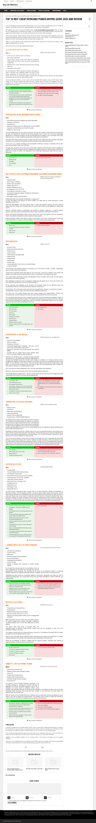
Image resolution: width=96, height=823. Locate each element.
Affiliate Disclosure (20, 1)
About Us (6, 1)
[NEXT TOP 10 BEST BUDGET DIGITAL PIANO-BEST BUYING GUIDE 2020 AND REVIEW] (94, 408)
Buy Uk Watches (10, 5)
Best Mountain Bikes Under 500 (34, 768)
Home (5, 10)
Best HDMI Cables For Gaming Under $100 (75, 56)
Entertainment (56, 10)
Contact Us (12, 1)
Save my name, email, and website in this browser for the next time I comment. (28, 800)
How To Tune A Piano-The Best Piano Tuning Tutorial (77, 58)
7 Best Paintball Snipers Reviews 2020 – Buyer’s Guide (15, 769)
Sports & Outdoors (44, 10)
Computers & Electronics (17, 10)
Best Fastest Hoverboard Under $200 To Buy (75, 52)
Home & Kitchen (31, 10)
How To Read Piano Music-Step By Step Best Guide (77, 59)
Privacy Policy (29, 1)
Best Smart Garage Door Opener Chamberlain (76, 54)
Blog (65, 10)
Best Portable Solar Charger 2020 (73, 50)
